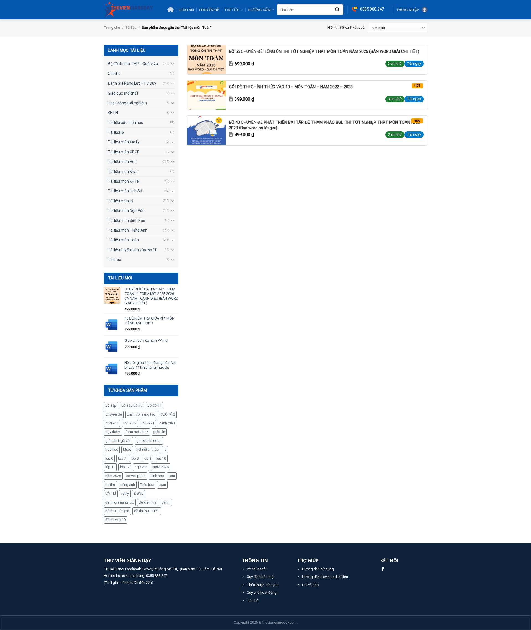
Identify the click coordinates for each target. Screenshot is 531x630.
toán (162, 485)
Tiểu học (147, 485)
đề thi (166, 502)
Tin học (114, 259)
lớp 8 (135, 458)
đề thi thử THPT (146, 511)
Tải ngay (414, 63)
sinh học (157, 476)
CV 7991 (147, 423)
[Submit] (337, 10)
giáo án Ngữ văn (118, 441)
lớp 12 (125, 467)
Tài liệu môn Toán (123, 240)
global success (148, 441)
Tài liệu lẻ (116, 132)
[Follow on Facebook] (383, 569)
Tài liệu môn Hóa (122, 161)
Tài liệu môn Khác (123, 171)
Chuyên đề (209, 9)
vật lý (125, 493)
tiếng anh (127, 485)
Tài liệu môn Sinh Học (126, 220)
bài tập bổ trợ (131, 405)
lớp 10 (161, 458)
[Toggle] (172, 63)
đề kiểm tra (148, 502)
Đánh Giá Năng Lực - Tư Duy (132, 83)
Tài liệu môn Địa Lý (124, 142)
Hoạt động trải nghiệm (127, 103)
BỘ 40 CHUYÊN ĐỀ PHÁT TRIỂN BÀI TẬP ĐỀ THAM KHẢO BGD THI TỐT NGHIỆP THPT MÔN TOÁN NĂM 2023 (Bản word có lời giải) (324, 125)
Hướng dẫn (259, 9)
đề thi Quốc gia (117, 511)
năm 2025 (113, 476)
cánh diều (167, 423)
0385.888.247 (156, 576)
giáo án (159, 432)
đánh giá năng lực (119, 502)
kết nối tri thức (147, 449)
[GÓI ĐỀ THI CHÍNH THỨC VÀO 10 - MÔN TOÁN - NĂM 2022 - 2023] (206, 95)
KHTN (113, 112)
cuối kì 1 (111, 423)
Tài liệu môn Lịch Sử (125, 191)
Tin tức (231, 9)
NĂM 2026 (160, 467)
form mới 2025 (136, 432)
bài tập (110, 405)
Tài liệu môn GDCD (124, 152)
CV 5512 (129, 423)
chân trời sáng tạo (141, 414)
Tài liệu (131, 27)
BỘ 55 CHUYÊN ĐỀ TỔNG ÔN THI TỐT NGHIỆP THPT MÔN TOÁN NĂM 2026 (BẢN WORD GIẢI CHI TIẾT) (324, 51)
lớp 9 (147, 458)
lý (165, 449)
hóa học (111, 449)
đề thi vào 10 (115, 520)
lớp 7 (122, 458)
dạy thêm (112, 432)
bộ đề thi (154, 405)
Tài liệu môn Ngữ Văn (126, 210)
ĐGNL (138, 493)
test (172, 476)
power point (135, 476)
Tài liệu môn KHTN (124, 181)
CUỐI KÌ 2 (167, 414)
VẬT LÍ (110, 493)
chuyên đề (113, 414)
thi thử (110, 485)
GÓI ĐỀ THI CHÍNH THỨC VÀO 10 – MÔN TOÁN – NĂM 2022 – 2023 (291, 86)
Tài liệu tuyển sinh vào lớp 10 (132, 250)
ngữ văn (141, 467)
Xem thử (395, 63)
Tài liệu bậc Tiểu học (125, 122)
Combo (114, 73)
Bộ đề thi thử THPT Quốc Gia (133, 63)
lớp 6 (109, 458)
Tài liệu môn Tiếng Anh (127, 230)
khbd (127, 449)
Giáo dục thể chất (123, 93)
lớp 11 (110, 467)
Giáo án (186, 9)
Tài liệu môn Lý (120, 201)
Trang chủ (112, 27)
